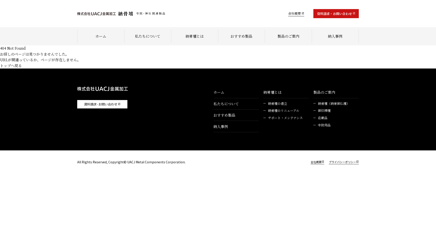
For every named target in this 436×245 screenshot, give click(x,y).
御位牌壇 (324, 111)
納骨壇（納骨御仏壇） (334, 103)
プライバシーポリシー (342, 162)
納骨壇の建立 (277, 103)
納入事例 (335, 36)
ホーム (100, 36)
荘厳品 (322, 118)
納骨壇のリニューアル (283, 111)
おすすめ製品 (241, 36)
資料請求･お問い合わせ (100, 104)
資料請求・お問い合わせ (334, 13)
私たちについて (147, 36)
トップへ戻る (11, 65)
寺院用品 (324, 125)
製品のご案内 (288, 36)
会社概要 (294, 13)
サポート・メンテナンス (285, 118)
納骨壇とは (195, 36)
